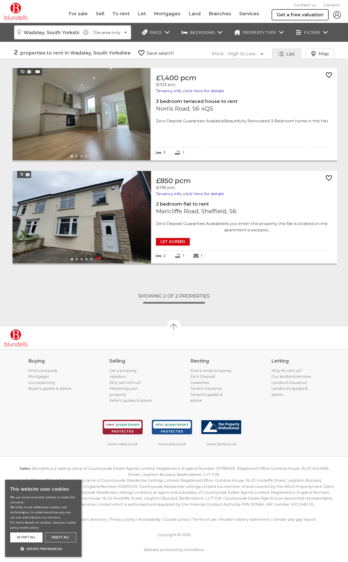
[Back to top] (33, 338)
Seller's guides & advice (130, 400)
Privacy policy (122, 519)
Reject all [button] (61, 537)
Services (249, 14)
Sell (100, 14)
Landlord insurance (289, 382)
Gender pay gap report (294, 519)
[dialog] (43, 518)
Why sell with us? (125, 382)
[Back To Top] (174, 326)
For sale (78, 14)
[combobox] (52, 32)
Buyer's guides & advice (49, 388)
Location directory (89, 519)
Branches (220, 14)
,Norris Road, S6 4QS (174, 114)
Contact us (305, 5)
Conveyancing (41, 382)
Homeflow (194, 549)
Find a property (42, 370)
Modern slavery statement (244, 519)
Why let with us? (286, 370)
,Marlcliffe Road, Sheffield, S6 (174, 217)
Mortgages (167, 14)
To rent (121, 14)
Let (142, 14)
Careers (331, 5)
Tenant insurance (206, 388)
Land (195, 14)
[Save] (329, 75)
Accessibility (149, 519)
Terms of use (204, 519)
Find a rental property (210, 370)
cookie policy (29, 527)
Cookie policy (176, 519)
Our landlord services (291, 376)
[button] (43, 549)
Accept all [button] (26, 537)
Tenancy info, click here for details (190, 90)
